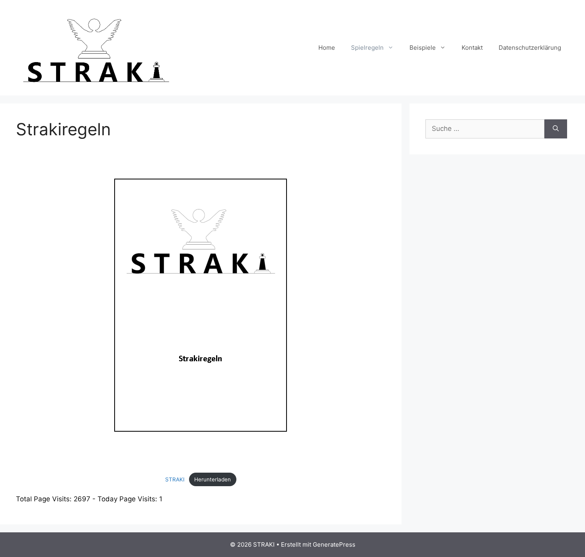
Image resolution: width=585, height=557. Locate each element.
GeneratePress (334, 544)
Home (326, 47)
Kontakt (472, 47)
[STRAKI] (95, 47)
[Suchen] (555, 128)
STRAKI (175, 479)
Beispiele (423, 47)
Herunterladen (212, 479)
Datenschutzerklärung (530, 47)
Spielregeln (367, 47)
